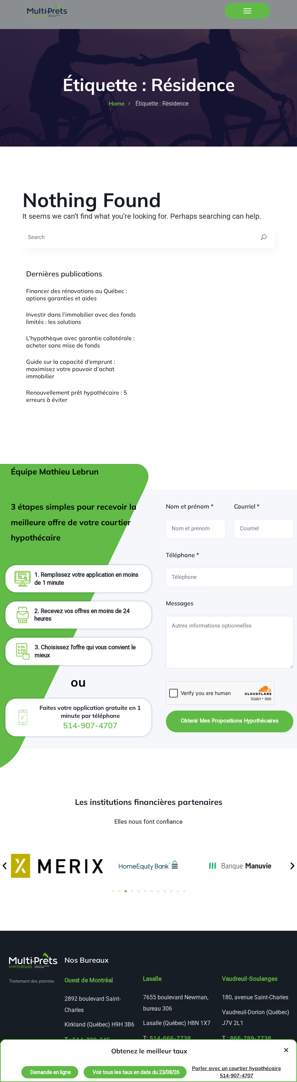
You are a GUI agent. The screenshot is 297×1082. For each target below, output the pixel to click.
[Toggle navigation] (247, 11)
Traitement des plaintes (31, 981)
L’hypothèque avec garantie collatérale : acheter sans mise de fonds (80, 341)
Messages (179, 603)
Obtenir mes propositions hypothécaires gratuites (230, 724)
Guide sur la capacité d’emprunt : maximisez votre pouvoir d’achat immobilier (70, 369)
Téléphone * (182, 555)
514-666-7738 (170, 1038)
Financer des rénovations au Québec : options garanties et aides (76, 294)
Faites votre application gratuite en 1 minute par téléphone (90, 717)
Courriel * (246, 506)
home (117, 103)
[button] (4, 865)
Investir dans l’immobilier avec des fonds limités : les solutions (81, 318)
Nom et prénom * (189, 506)
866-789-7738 (250, 1038)
